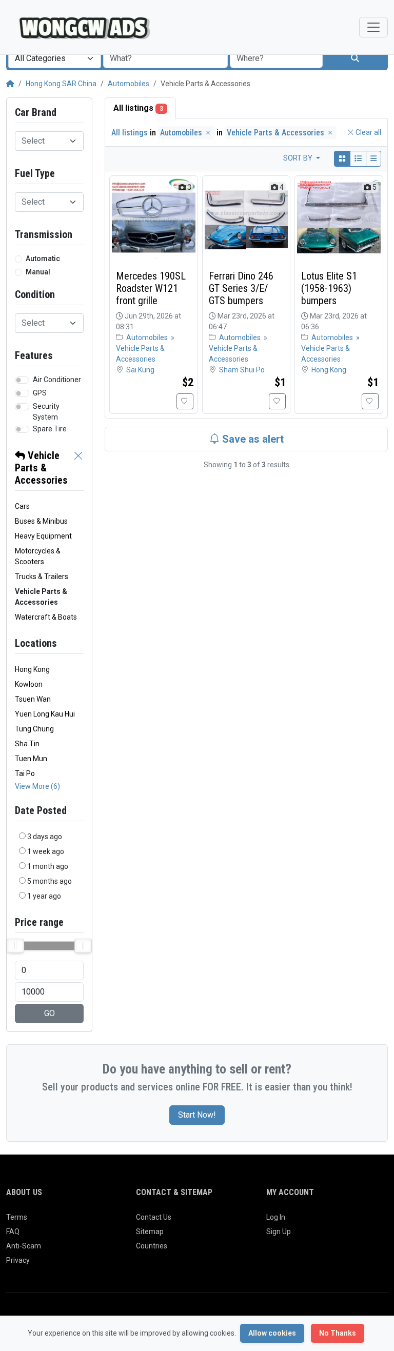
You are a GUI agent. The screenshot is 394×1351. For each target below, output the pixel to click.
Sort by (298, 158)
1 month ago (47, 866)
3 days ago (44, 836)
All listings (138, 108)
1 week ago (45, 851)
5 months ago (49, 881)
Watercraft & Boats (46, 617)
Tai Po (25, 773)
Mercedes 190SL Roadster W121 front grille (151, 288)
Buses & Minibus (41, 521)
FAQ (12, 1231)
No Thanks (337, 1333)
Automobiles (128, 84)
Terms (16, 1217)
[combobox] (54, 58)
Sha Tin (27, 744)
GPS (40, 393)
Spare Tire (50, 429)
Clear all (367, 132)
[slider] (15, 946)
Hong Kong (32, 669)
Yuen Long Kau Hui (45, 714)
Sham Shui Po (242, 370)
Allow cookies (272, 1333)
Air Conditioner (57, 379)
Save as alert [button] (252, 439)
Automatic (43, 258)
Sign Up (278, 1231)
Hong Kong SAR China (61, 84)
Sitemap (150, 1231)
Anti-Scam (23, 1246)
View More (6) (37, 786)
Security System (46, 411)
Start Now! (197, 1115)
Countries (151, 1246)
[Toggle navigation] (373, 27)
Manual (38, 272)
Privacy (18, 1260)
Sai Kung (140, 370)
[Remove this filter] (78, 467)
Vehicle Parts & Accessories (41, 467)
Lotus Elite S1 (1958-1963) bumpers (329, 288)
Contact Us (153, 1217)
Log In (275, 1217)
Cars (22, 506)
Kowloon (29, 684)
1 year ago (44, 896)
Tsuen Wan (33, 699)
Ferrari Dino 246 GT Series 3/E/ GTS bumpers (241, 288)
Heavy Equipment (43, 536)
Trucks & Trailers (41, 576)
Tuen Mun (31, 758)
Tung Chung (34, 729)
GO (49, 1013)
